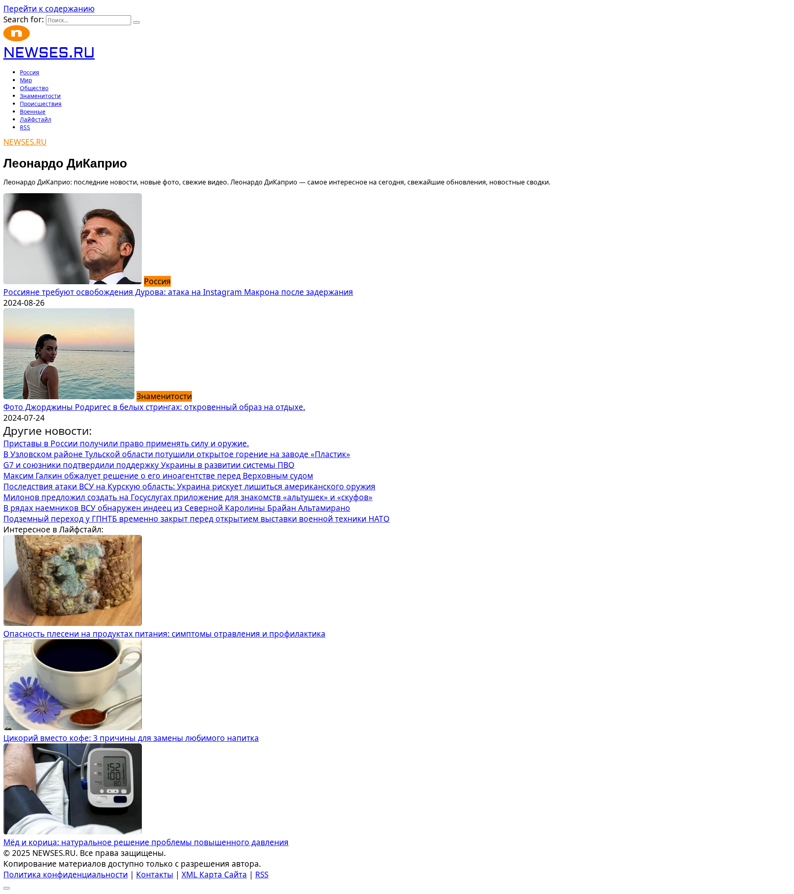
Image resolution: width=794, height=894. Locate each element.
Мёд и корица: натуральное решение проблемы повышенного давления (146, 842)
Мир (26, 80)
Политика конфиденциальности (65, 874)
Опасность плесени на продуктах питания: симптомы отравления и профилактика (164, 633)
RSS (25, 127)
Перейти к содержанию (49, 8)
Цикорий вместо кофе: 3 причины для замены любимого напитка (131, 738)
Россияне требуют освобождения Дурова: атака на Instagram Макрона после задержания (178, 292)
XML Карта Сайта (214, 874)
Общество (34, 88)
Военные (32, 111)
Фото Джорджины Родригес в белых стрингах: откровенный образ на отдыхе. (154, 407)
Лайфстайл (35, 119)
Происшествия (41, 104)
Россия (29, 72)
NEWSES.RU (49, 53)
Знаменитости (40, 96)
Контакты (154, 874)
